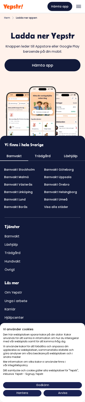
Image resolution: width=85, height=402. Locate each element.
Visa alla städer (56, 207)
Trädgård (12, 252)
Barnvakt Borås (15, 207)
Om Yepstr (13, 292)
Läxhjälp (11, 244)
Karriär (10, 309)
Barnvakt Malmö (16, 177)
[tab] (14, 156)
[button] (78, 6)
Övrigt (10, 269)
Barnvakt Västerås (18, 184)
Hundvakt (12, 261)
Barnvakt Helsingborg (60, 192)
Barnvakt (12, 236)
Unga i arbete (16, 301)
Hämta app (59, 6)
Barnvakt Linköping (18, 192)
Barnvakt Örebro (57, 184)
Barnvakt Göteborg (59, 170)
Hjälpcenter (14, 317)
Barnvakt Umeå (55, 199)
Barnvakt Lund (15, 199)
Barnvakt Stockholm (19, 170)
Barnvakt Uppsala (57, 177)
